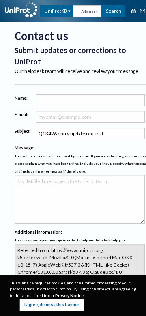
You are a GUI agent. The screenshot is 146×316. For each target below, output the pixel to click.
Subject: (23, 131)
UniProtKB (56, 10)
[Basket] (133, 11)
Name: (21, 98)
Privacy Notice (69, 295)
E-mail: (21, 114)
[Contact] (143, 11)
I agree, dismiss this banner (51, 304)
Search (113, 10)
